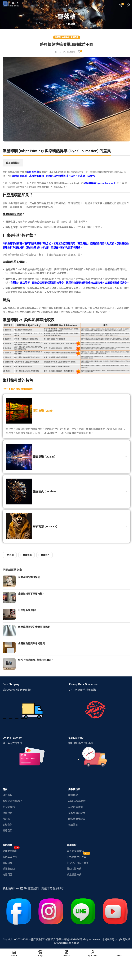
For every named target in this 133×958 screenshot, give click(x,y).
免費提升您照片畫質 (78, 862)
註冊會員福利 (11, 850)
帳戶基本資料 (10, 856)
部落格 (6, 818)
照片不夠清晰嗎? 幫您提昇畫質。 (36, 659)
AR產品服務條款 (77, 801)
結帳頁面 (7, 874)
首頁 (5, 789)
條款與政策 (74, 789)
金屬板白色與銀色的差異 (31, 643)
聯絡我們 (7, 830)
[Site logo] (12, 4)
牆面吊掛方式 (74, 868)
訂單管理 (7, 862)
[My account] (128, 5)
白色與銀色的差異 (78, 856)
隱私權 (68, 943)
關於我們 (7, 824)
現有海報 (7, 795)
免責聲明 (73, 824)
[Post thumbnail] (9, 581)
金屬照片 (74, 37)
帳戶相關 (7, 845)
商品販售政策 (75, 807)
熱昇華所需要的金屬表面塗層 (34, 626)
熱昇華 (71, 24)
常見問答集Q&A (75, 851)
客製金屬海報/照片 (13, 801)
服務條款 (73, 795)
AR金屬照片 (9, 807)
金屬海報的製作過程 (29, 577)
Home (61, 24)
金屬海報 (65, 37)
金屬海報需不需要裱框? (31, 593)
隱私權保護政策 (76, 818)
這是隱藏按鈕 (13, 162)
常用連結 (72, 845)
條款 (76, 943)
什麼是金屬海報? (27, 610)
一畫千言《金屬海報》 (64, 51)
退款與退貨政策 (76, 812)
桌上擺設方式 (74, 874)
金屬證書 (7, 812)
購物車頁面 (9, 868)
